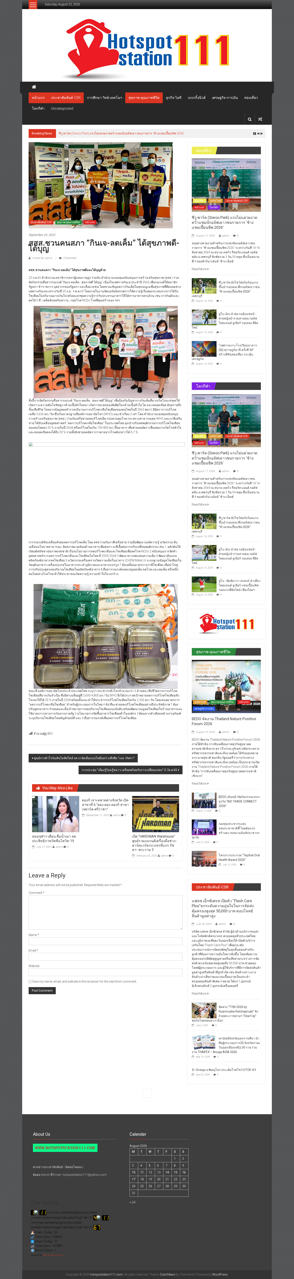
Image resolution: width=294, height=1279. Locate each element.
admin (59, 846)
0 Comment (70, 258)
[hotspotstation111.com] (147, 50)
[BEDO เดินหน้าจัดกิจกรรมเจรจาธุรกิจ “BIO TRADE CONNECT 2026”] (204, 800)
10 (133, 1172)
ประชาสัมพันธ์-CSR (65, 98)
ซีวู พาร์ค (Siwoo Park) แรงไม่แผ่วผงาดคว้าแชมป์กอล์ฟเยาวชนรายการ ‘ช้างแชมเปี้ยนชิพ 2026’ (224, 222)
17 (133, 1179)
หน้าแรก (38, 98)
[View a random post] (260, 119)
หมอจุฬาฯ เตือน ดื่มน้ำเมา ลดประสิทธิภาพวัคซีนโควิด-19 (54, 838)
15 (175, 1172)
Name (34, 935)
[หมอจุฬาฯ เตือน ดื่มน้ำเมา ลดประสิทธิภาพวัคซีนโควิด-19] (55, 814)
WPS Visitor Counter (53, 1255)
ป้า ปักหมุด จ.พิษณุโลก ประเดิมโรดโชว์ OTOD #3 (224, 1070)
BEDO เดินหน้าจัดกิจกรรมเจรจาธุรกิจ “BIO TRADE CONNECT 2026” (239, 801)
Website (34, 966)
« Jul (132, 1202)
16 (184, 1172)
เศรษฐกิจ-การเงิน (225, 98)
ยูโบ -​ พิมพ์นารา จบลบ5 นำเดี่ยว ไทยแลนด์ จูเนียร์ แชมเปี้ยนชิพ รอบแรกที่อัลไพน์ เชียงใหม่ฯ (239, 585)
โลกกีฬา (38, 108)
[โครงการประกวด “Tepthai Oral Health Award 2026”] (204, 858)
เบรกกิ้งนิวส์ (197, 98)
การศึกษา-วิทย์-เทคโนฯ (104, 98)
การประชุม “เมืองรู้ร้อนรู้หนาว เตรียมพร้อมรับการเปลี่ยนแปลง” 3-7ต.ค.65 (129, 770)
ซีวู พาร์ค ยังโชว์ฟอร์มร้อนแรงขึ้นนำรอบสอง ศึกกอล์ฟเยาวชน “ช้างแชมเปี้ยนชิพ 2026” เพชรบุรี (121, 133)
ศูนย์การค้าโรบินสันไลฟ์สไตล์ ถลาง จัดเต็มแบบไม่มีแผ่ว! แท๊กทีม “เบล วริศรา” (84, 758)
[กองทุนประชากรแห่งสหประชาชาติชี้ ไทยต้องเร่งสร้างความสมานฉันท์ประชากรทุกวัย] (204, 827)
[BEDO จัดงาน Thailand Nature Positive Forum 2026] (226, 686)
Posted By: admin (42, 258)
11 (142, 1172)
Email (33, 950)
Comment (36, 892)
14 (167, 1172)
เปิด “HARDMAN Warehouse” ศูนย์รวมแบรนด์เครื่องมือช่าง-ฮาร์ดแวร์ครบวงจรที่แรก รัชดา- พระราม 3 (154, 843)
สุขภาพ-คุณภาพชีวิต (143, 98)
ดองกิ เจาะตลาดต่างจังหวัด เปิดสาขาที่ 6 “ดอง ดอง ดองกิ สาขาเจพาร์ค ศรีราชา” (105, 804)
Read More (199, 269)
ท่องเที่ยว (251, 98)
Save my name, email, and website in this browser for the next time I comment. (84, 981)
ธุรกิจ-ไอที (173, 98)
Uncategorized (62, 108)
